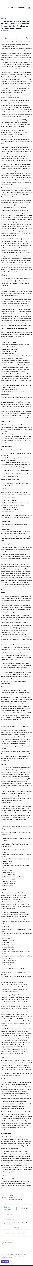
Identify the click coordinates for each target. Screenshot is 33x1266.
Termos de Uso (17, 1223)
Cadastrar (16, 1228)
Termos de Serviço (18, 1233)
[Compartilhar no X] (27, 38)
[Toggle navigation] (29, 8)
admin (11, 31)
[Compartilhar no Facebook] (16, 38)
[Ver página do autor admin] (4, 1197)
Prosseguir (5, 1262)
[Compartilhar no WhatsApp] (6, 38)
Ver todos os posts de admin (15, 1199)
